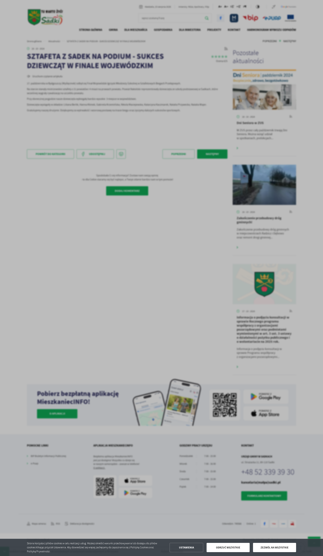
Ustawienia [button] (186, 547)
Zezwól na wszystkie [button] (275, 547)
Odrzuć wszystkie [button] (228, 547)
